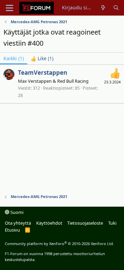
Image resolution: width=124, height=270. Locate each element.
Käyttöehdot (49, 223)
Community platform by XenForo (59, 243)
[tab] (42, 58)
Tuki (112, 223)
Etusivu (12, 230)
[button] (9, 8)
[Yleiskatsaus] (103, 7)
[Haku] (116, 7)
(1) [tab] (13, 58)
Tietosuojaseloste (85, 223)
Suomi (16, 212)
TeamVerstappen (42, 72)
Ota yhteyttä (18, 223)
